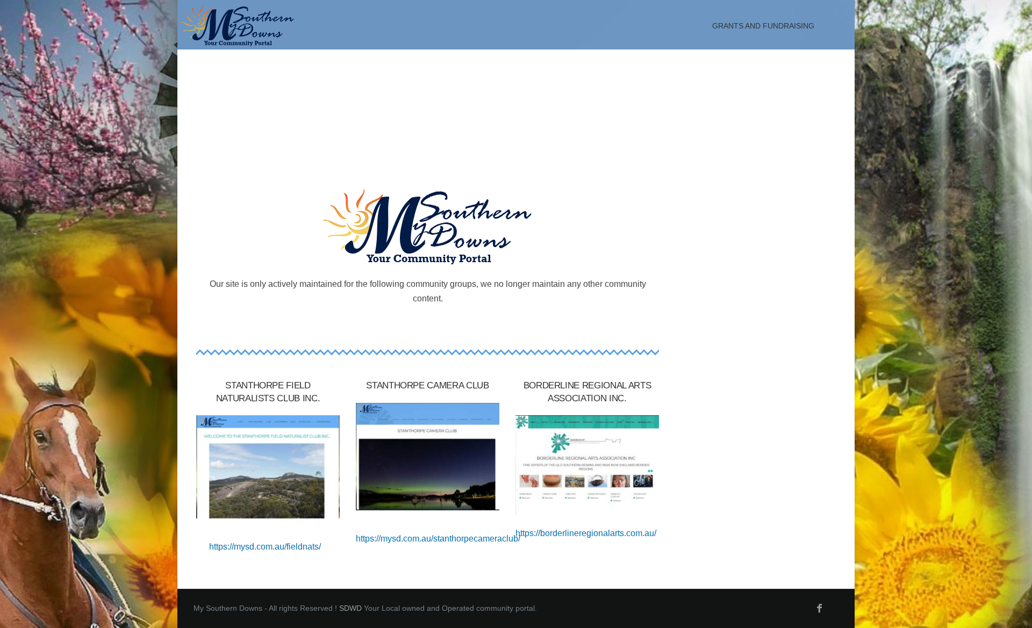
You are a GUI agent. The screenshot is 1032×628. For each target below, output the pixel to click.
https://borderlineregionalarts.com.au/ (585, 533)
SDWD (350, 608)
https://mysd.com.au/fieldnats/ (265, 546)
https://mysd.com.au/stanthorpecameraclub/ (438, 538)
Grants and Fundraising (763, 25)
